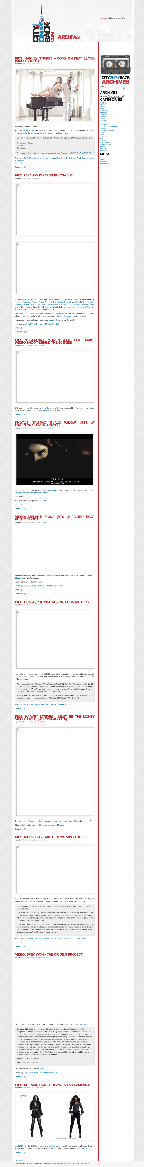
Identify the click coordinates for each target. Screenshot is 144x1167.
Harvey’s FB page (57, 825)
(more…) (18, 163)
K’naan (38, 305)
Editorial (103, 117)
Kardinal (53, 302)
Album (102, 105)
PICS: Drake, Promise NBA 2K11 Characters (52, 602)
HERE (84, 1149)
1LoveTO (31, 901)
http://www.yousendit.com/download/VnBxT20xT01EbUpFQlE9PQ (65, 153)
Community (104, 111)
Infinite (77, 302)
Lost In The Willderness (109, 127)
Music (102, 133)
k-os (43, 305)
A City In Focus (105, 103)
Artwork (103, 107)
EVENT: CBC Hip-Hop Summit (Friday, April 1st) (41, 324)
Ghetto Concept (64, 302)
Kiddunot (18, 575)
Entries (104, 159)
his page (65, 411)
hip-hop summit (66, 316)
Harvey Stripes (28, 130)
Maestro (35, 302)
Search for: (115, 86)
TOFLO (20, 1146)
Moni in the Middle (107, 131)
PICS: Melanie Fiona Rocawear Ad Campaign (52, 1085)
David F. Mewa (79, 901)
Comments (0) (20, 167)
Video (102, 146)
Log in (102, 157)
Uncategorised (105, 144)
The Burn (103, 140)
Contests (103, 115)
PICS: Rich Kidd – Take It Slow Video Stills (51, 837)
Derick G (45, 411)
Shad (32, 305)
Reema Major (88, 302)
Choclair (72, 305)
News (102, 135)
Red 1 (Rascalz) (61, 305)
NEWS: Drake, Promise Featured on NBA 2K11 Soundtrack (45, 705)
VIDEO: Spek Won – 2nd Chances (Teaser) (40, 1073)
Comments (106, 161)
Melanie (52, 1146)
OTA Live (103, 137)
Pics (101, 138)
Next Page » (19, 1160)
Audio (102, 109)
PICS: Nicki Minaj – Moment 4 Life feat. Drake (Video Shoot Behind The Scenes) (54, 341)
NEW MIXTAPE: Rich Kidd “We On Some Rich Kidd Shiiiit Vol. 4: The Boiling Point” (54, 938)
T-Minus (91, 408)
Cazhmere (90, 130)
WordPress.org (106, 163)
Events (102, 119)
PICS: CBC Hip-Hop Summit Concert (44, 175)
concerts (103, 113)
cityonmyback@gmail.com (82, 1163)
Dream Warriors (82, 305)
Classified (26, 302)
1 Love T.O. (53, 320)
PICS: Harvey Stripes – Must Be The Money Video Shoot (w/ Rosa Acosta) (54, 718)
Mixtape (103, 129)
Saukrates (50, 305)
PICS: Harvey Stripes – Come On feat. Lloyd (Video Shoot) (54, 59)
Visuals (103, 148)
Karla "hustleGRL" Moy (59, 1163)
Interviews (104, 125)
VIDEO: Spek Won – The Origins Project (49, 954)
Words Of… (104, 150)
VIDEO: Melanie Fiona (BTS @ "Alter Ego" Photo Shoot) (54, 518)
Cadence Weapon (22, 305)
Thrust (92, 305)
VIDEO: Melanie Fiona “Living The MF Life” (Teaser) (43, 586)
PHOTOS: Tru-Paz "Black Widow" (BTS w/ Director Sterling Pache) (54, 424)
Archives (103, 96)
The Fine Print (105, 142)
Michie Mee (44, 302)
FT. (101, 123)
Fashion (103, 121)
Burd (62, 677)
